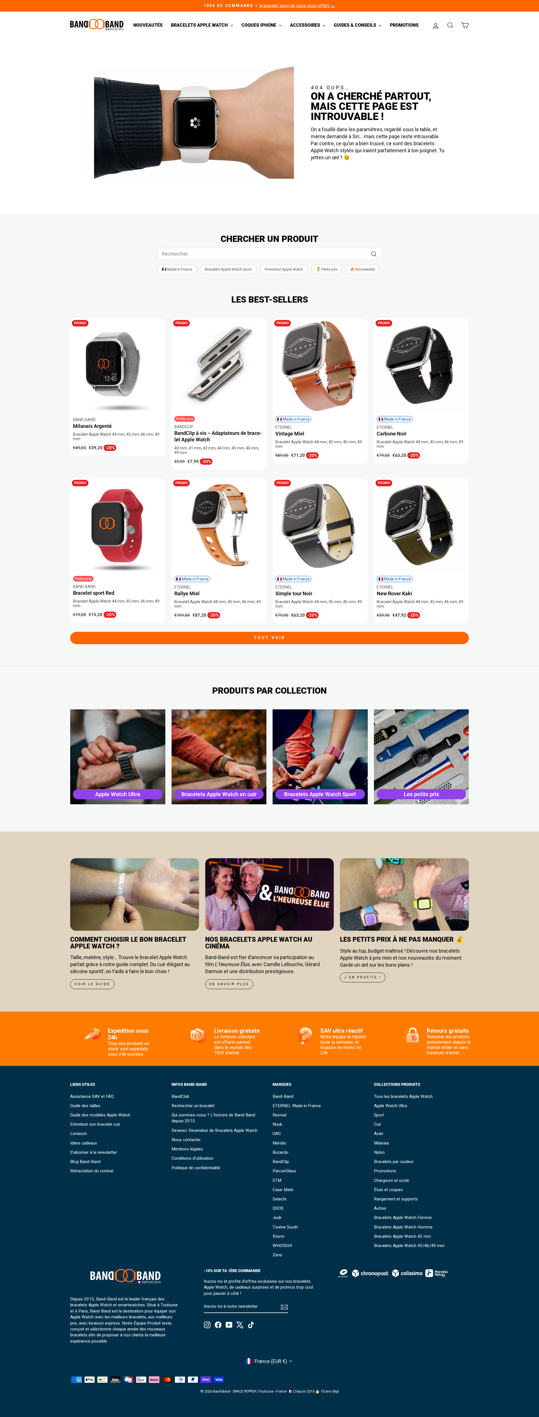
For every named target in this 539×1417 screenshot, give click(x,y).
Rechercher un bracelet (193, 1105)
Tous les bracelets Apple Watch (403, 1096)
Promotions (404, 25)
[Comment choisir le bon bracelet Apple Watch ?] (134, 894)
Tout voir (270, 637)
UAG (277, 1133)
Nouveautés (148, 25)
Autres (380, 1208)
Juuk (277, 1217)
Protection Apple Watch (284, 269)
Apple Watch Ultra (390, 1105)
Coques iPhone (259, 25)
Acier (378, 1133)
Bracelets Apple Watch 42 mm (402, 1236)
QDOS (278, 1208)
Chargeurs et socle (391, 1180)
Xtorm (278, 1236)
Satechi (279, 1199)
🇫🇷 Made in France (177, 269)
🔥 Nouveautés (362, 269)
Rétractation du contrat (91, 1170)
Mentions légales (187, 1149)
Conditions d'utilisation (192, 1158)
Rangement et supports (396, 1199)
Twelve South (285, 1227)
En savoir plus (229, 984)
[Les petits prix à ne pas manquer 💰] (404, 894)
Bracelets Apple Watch (200, 25)
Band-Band (283, 1096)
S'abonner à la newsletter (93, 1152)
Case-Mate (283, 1189)
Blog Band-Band (85, 1161)
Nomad (279, 1115)
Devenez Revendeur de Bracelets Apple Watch (214, 1130)
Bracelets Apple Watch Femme (403, 1217)
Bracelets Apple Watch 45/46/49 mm (409, 1245)
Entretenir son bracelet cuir (95, 1124)
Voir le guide (92, 984)
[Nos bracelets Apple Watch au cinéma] (269, 894)
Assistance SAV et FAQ (92, 1096)
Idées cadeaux (83, 1143)
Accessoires (305, 25)
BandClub (180, 1096)
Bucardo (280, 1152)
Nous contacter (186, 1139)
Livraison (78, 1133)
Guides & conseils (355, 25)
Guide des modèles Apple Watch (100, 1115)
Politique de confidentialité (196, 1167)
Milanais (381, 1143)
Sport (379, 1115)
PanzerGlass (284, 1170)
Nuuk (277, 1124)
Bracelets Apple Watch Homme (403, 1227)
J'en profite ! (362, 977)
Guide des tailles (85, 1105)
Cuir (377, 1124)
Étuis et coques (388, 1189)
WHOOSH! (282, 1245)
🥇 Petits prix (326, 269)
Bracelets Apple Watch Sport (228, 269)
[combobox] (269, 254)
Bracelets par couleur (394, 1161)
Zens (277, 1254)
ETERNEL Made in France (297, 1105)
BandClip (281, 1161)
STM (277, 1180)
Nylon (379, 1152)
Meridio (279, 1143)
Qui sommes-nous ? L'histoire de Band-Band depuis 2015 (213, 1117)
